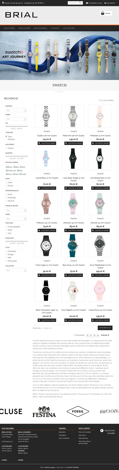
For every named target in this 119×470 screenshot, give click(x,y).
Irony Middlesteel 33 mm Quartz (100, 266)
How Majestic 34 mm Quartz (73, 310)
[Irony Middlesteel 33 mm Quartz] (99, 245)
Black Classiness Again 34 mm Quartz (47, 311)
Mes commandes (85, 432)
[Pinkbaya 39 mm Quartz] (46, 203)
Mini (9, 258)
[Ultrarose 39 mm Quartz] (72, 203)
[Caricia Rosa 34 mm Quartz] (99, 290)
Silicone (11, 201)
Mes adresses (83, 438)
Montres (11, 139)
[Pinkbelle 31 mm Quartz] (99, 116)
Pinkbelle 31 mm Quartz (100, 136)
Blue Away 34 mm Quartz (74, 265)
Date (10, 230)
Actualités (69, 28)
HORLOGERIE (24, 28)
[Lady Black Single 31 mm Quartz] (72, 158)
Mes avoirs (82, 435)
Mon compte (84, 428)
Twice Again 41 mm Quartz (47, 265)
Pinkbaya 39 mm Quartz (46, 223)
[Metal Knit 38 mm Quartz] (72, 116)
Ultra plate (12, 261)
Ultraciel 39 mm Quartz (100, 223)
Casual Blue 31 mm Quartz (47, 178)
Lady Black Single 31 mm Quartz (73, 179)
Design (11, 254)
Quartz (11, 148)
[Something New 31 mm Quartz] (99, 158)
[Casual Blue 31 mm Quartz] (46, 158)
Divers (10, 186)
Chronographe (14, 227)
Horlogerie (62, 435)
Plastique (12, 198)
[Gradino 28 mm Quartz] (46, 116)
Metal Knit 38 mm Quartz (73, 136)
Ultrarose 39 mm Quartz (73, 223)
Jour (9, 233)
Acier (10, 182)
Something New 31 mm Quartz (100, 179)
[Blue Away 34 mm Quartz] (72, 245)
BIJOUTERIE (9, 28)
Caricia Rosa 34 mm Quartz (100, 310)
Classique (12, 251)
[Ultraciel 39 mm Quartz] (99, 203)
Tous (10, 137)
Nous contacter (64, 438)
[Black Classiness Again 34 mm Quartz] (46, 290)
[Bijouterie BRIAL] (21, 15)
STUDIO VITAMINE (73, 467)
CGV (41, 467)
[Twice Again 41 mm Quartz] (46, 245)
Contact (55, 28)
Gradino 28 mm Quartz (47, 136)
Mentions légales (50, 467)
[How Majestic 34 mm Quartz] (72, 290)
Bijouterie (62, 432)
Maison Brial (40, 28)
